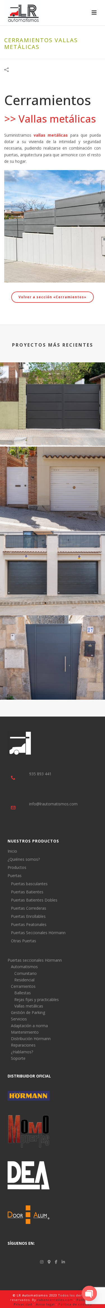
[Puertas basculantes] (52, 469)
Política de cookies (75, 1304)
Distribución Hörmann (31, 1038)
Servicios (19, 1019)
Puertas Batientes (27, 891)
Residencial (24, 979)
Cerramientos (23, 986)
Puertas (15, 875)
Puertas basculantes (53, 516)
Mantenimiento (25, 1032)
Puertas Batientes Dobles (34, 900)
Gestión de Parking (28, 1012)
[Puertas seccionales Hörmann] (52, 554)
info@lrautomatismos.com (53, 804)
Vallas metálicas (28, 1006)
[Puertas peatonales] (52, 638)
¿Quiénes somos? (24, 859)
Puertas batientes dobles (52, 431)
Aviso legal (45, 1304)
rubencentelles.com (55, 1300)
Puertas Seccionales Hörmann (38, 932)
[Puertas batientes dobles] (52, 385)
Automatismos (24, 966)
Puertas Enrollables (28, 916)
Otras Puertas (23, 940)
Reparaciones (23, 1045)
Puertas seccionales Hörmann (52, 600)
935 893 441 (40, 773)
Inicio (12, 851)
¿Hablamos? (22, 1051)
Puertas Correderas (28, 908)
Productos (17, 867)
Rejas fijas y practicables (36, 999)
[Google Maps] (49, 1261)
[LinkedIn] (63, 1261)
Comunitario (25, 973)
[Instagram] (41, 1261)
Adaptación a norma (29, 1025)
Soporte (18, 1058)
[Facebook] (56, 1261)
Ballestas (22, 992)
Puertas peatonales (52, 684)
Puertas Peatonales (28, 924)
